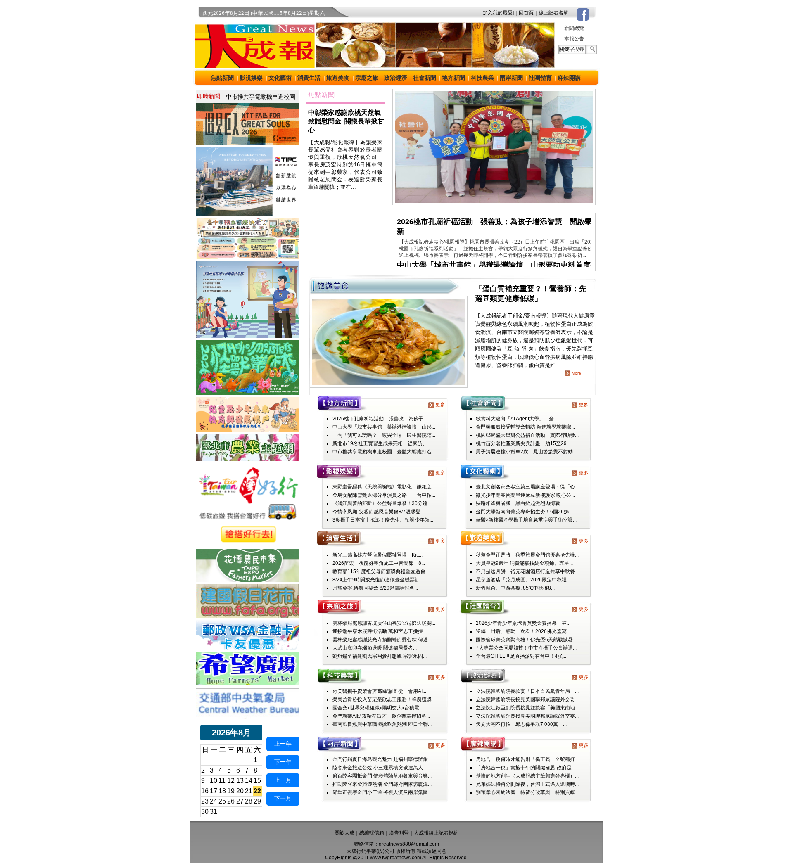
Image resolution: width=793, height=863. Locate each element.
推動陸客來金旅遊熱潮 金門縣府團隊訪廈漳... (382, 784)
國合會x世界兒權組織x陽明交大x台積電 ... (380, 708)
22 (257, 790)
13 (240, 780)
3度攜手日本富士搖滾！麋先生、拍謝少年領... (382, 520)
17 (213, 790)
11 (222, 780)
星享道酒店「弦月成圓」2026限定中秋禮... (523, 580)
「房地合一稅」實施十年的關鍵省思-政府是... (525, 768)
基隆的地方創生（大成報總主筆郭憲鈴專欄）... (527, 776)
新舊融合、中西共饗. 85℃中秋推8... (515, 588)
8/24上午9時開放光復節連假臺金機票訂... (377, 580)
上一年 (283, 743)
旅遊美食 (337, 77)
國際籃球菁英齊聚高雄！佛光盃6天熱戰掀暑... (526, 640)
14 (248, 780)
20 (240, 790)
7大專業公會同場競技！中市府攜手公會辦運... (526, 648)
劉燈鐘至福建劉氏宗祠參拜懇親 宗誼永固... (379, 656)
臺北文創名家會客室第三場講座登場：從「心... (527, 487)
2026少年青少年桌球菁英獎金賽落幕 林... (523, 623)
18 (222, 790)
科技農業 (482, 77)
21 (248, 790)
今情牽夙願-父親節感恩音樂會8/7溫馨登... (378, 511)
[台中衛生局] (247, 256)
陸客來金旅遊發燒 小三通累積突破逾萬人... (379, 768)
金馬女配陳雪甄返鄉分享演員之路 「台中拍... (383, 495)
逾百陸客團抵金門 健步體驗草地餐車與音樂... (382, 776)
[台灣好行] (247, 544)
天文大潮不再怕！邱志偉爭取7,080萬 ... (521, 724)
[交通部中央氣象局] (247, 716)
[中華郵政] (247, 648)
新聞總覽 (574, 28)
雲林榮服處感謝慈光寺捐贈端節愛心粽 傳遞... (382, 640)
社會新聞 (424, 77)
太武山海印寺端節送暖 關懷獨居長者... (374, 648)
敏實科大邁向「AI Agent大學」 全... (517, 419)
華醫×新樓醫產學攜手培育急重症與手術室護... (526, 520)
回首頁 (526, 13)
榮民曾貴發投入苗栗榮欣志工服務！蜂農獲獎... (383, 699)
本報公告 (574, 39)
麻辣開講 (569, 77)
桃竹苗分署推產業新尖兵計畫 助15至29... (523, 443)
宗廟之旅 (366, 77)
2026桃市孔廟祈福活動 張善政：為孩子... (379, 419)
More (576, 373)
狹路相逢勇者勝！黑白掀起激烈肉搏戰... (520, 503)
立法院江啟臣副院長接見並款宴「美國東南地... (527, 708)
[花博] (247, 579)
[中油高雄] (247, 213)
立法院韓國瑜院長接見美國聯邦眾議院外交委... (527, 699)
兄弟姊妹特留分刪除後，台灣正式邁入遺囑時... (527, 784)
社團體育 (540, 77)
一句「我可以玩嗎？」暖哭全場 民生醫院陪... (383, 435)
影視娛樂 (251, 77)
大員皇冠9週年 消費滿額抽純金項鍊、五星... (524, 563)
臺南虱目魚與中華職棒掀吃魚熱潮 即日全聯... (382, 724)
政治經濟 (395, 77)
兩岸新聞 (511, 77)
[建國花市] (247, 615)
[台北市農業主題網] (247, 458)
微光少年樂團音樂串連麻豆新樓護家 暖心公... (525, 495)
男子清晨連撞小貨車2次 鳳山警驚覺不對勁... (526, 452)
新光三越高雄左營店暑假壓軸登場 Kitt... (377, 555)
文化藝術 (280, 77)
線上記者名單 (553, 13)
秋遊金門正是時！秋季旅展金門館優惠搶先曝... (527, 555)
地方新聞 (453, 77)
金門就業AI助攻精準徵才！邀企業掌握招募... (381, 716)
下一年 (283, 762)
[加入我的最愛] (498, 13)
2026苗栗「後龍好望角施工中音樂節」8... (378, 563)
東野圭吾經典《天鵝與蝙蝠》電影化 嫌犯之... (383, 487)
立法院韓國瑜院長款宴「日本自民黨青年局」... (527, 691)
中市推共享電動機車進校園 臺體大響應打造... (383, 452)
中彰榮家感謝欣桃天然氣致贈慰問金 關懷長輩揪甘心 (346, 121)
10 (213, 780)
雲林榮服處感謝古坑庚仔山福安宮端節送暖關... (383, 623)
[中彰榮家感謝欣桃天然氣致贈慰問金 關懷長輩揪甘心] (494, 202)
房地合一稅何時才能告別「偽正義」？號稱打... (527, 759)
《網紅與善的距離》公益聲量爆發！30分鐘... (381, 503)
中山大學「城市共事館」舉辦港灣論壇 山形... (383, 427)
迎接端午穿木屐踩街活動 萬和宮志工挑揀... (379, 631)
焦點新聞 (222, 77)
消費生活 (309, 77)
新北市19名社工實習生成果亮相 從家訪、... (381, 443)
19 (231, 790)
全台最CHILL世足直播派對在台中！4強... (521, 656)
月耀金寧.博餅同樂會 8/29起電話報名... (375, 588)
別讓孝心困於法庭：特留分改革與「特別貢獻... (527, 792)
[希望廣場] (247, 683)
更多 (440, 405)
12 (231, 780)
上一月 (283, 780)
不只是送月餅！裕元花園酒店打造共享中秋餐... (527, 571)
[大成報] (253, 65)
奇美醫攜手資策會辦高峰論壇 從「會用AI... (379, 691)
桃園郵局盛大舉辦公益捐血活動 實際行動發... (527, 435)
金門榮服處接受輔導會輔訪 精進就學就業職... (525, 427)
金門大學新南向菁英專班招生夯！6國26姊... (524, 511)
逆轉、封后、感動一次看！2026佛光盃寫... (523, 631)
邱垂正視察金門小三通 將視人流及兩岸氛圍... (382, 792)
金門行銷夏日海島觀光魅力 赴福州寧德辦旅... (382, 759)
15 (257, 780)
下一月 (283, 798)
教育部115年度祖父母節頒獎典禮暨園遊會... (380, 571)
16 (205, 790)
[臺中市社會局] (247, 429)
